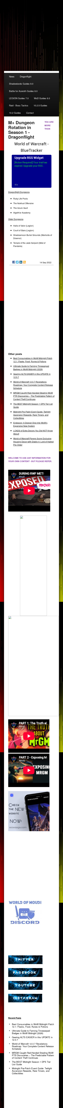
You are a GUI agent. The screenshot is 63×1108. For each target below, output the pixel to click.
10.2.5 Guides (40, 105)
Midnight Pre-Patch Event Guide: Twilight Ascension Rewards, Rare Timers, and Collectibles (31, 414)
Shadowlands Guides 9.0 (21, 83)
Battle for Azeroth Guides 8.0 (23, 91)
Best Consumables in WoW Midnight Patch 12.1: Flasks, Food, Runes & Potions (33, 1025)
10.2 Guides (15, 112)
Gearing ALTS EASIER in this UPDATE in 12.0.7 (32, 1038)
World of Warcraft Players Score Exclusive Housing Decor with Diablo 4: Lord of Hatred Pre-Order (33, 441)
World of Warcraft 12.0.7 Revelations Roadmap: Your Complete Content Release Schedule (33, 385)
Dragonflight (25, 76)
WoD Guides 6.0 (42, 98)
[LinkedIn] (20, 262)
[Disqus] (31, 310)
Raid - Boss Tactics (18, 105)
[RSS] (24, 262)
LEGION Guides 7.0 (19, 98)
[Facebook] (13, 262)
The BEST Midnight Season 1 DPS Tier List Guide (31, 1063)
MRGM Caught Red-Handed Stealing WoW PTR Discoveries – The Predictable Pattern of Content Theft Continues (33, 396)
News (11, 76)
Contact (30, 112)
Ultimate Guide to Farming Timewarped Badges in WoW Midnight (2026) (31, 1032)
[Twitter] (17, 262)
